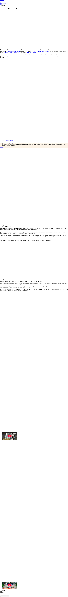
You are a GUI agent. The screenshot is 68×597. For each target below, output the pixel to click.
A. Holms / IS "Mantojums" (9, 98)
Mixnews (1, 147)
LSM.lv (12, 186)
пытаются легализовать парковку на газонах (11, 52)
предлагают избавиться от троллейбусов (13, 51)
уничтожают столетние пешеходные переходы (41, 51)
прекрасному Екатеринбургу (31, 52)
